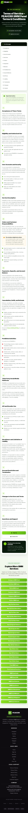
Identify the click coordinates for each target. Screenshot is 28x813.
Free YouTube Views (14, 620)
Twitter (14, 743)
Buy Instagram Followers (14, 624)
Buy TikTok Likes (14, 649)
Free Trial (14, 761)
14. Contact (5, 88)
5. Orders (5, 60)
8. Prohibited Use (7, 69)
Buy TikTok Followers (14, 645)
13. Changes (5, 85)
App (14, 759)
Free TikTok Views (14, 661)
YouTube (14, 733)
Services (14, 754)
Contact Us (15, 536)
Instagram (14, 731)
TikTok (14, 736)
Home (14, 749)
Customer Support (14, 779)
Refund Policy (14, 772)
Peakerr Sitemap (14, 793)
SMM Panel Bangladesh (14, 689)
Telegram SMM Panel (14, 596)
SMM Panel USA (14, 677)
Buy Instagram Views (14, 632)
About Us (14, 777)
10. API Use (5, 75)
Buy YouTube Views (14, 604)
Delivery (23, 803)
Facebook (14, 738)
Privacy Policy (14, 770)
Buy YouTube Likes (14, 612)
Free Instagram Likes (14, 636)
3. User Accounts (7, 54)
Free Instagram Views (14, 640)
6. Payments (5, 63)
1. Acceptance (6, 48)
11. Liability (5, 79)
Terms (4, 803)
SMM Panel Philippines (14, 697)
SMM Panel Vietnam (14, 701)
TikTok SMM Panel (14, 588)
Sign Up (15, 532)
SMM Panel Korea (14, 685)
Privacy (10, 803)
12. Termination (6, 82)
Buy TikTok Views (14, 653)
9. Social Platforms (7, 72)
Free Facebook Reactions (14, 669)
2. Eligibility (5, 51)
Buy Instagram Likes (14, 628)
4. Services (5, 57)
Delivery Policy (14, 775)
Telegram (14, 740)
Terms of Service (14, 768)
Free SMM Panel (14, 665)
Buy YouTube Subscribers (14, 608)
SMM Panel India (14, 673)
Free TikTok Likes (14, 657)
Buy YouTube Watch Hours (14, 616)
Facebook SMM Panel (14, 592)
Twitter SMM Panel (14, 600)
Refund (16, 803)
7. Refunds (5, 66)
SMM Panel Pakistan (14, 681)
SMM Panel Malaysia (14, 693)
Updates (14, 756)
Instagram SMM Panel (14, 580)
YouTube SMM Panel (14, 584)
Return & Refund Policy (13, 328)
